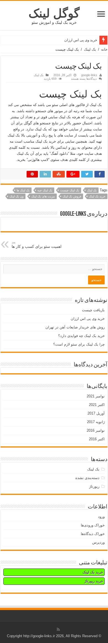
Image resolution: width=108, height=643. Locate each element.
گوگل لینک (54, 13)
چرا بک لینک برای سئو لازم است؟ (79, 344)
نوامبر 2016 (96, 430)
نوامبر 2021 (96, 396)
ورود (101, 517)
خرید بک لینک (97, 196)
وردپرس (98, 542)
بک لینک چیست (69, 190)
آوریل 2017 (96, 413)
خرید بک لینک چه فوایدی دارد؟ (81, 336)
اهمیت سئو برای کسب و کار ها (36, 245)
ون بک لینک (16, 196)
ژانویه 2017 (96, 422)
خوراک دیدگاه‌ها (93, 534)
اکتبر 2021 (97, 405)
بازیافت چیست (93, 310)
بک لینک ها (23, 190)
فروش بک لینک (72, 196)
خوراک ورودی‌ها (93, 525)
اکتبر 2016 (97, 439)
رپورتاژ (94, 486)
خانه (104, 49)
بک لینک (90, 49)
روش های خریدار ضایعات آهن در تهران (75, 327)
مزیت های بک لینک (43, 196)
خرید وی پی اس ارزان (80, 40)
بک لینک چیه (44, 190)
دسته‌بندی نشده (87, 478)
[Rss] (58, 629)
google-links (89, 75)
